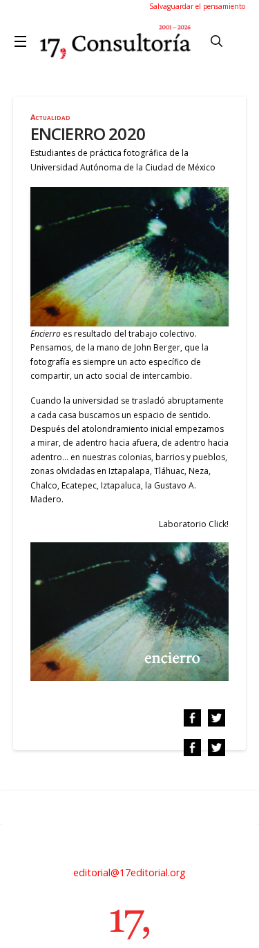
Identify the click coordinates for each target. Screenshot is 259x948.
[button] (22, 41)
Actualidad (50, 117)
